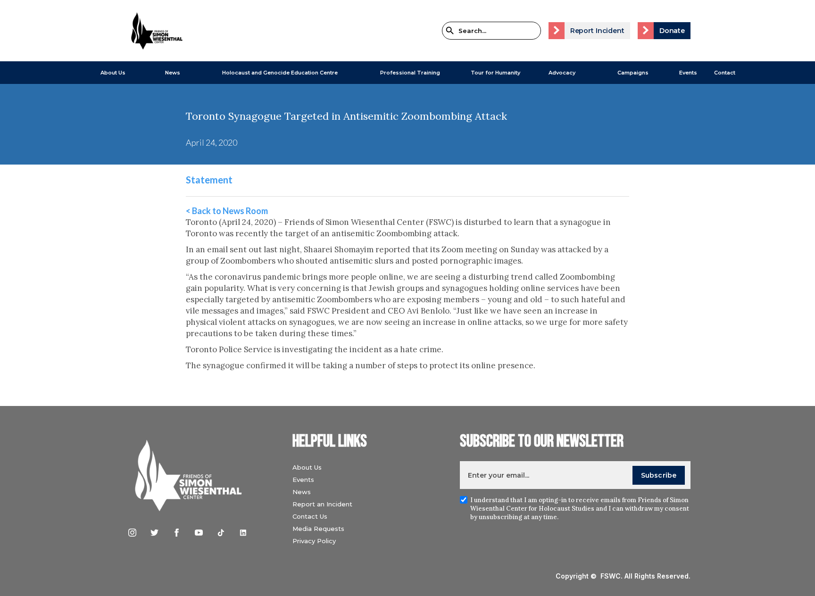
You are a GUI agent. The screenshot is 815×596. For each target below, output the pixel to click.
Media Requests (318, 528)
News (301, 492)
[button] (108, 72)
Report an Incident (322, 504)
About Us (112, 72)
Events (688, 72)
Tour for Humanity (495, 72)
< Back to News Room (227, 210)
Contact (724, 72)
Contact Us (309, 516)
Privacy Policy (314, 541)
